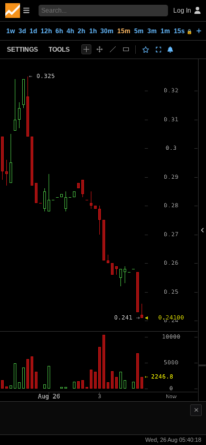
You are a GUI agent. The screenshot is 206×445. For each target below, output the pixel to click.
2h (81, 31)
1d (33, 31)
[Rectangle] (126, 49)
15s (183, 31)
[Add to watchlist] (145, 49)
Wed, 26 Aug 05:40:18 (173, 440)
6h (59, 31)
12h (46, 31)
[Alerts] (170, 49)
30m (107, 31)
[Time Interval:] (199, 30)
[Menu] (17, 10)
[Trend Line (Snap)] (113, 49)
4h (70, 31)
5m (139, 31)
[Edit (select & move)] (100, 49)
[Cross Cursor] (86, 49)
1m (165, 31)
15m (123, 31)
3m (152, 31)
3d (22, 31)
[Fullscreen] (159, 49)
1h (93, 31)
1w (10, 31)
